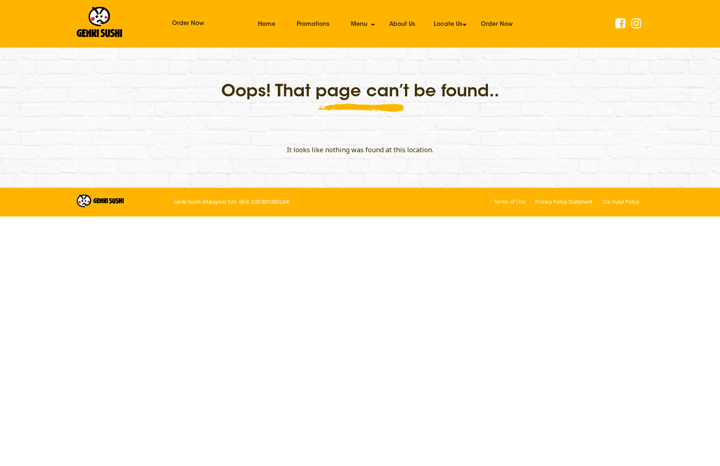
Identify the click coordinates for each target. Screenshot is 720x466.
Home (266, 25)
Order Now (188, 24)
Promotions (313, 25)
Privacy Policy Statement (563, 201)
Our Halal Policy (620, 201)
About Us (402, 25)
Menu (359, 25)
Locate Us (448, 25)
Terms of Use (509, 201)
